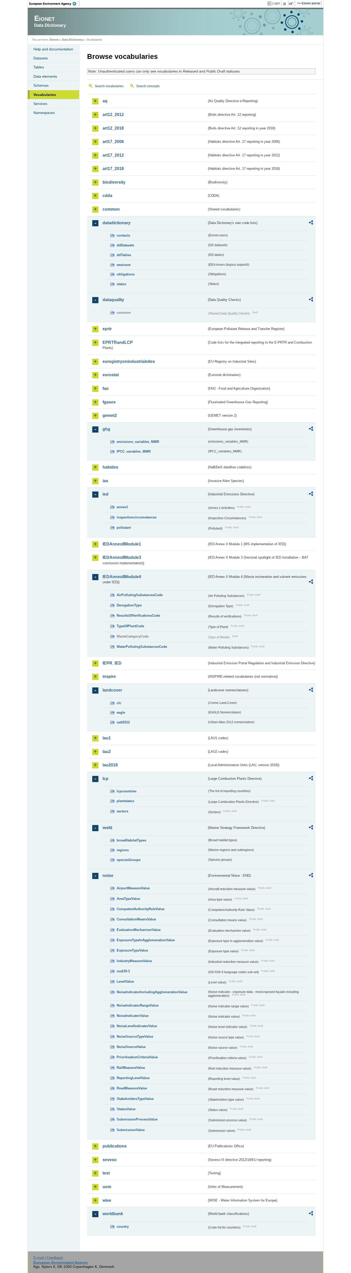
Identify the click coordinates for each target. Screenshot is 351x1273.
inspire (109, 676)
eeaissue (124, 265)
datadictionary (117, 223)
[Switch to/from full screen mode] (292, 3)
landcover (112, 690)
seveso (110, 1160)
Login (276, 3)
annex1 (122, 507)
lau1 (107, 738)
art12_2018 (113, 128)
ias (105, 481)
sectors (122, 811)
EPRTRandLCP (118, 342)
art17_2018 (113, 168)
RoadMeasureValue (132, 1088)
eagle (121, 712)
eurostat (111, 375)
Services (40, 104)
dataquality (113, 300)
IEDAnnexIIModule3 (122, 557)
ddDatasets (125, 245)
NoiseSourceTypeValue (135, 1036)
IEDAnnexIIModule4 (122, 577)
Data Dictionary (72, 39)
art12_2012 (113, 114)
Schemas (41, 85)
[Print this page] (285, 3)
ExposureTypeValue (132, 950)
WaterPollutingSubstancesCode (142, 647)
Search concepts (148, 86)
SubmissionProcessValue (137, 1119)
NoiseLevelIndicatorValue (137, 1026)
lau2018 (110, 765)
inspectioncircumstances (136, 517)
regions (123, 850)
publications (115, 1146)
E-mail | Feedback (48, 1258)
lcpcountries (126, 791)
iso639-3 (123, 971)
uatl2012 (123, 722)
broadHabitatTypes (131, 840)
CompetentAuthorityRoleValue (140, 909)
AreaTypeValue (128, 899)
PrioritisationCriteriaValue (137, 1057)
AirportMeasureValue (133, 888)
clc (119, 703)
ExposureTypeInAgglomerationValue (146, 940)
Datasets (40, 58)
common (111, 209)
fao (106, 388)
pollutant (124, 528)
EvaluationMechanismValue (139, 930)
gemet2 (110, 415)
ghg (106, 429)
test (106, 1173)
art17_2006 (113, 141)
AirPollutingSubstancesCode (140, 595)
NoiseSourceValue (131, 1047)
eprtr (107, 329)
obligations (126, 274)
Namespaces (44, 113)
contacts (123, 235)
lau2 (107, 751)
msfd (107, 828)
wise (107, 1200)
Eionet (54, 39)
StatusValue (126, 1109)
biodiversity (114, 182)
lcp (105, 778)
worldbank (113, 1214)
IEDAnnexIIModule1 (122, 544)
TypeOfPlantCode (130, 626)
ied (105, 494)
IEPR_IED (112, 663)
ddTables (124, 255)
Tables (38, 67)
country (123, 1227)
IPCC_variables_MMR (134, 451)
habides (110, 467)
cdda (107, 195)
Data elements (45, 76)
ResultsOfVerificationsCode (138, 615)
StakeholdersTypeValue (135, 1099)
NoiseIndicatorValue (133, 1016)
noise (108, 875)
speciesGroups (129, 860)
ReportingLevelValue (133, 1078)
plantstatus (125, 801)
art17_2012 (113, 155)
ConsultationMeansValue (136, 919)
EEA (54, 3)
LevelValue (125, 981)
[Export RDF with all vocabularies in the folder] (311, 223)
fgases (109, 402)
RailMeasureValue (131, 1068)
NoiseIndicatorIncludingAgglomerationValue (152, 992)
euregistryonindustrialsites (129, 361)
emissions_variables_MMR (138, 442)
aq (105, 101)
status (121, 284)
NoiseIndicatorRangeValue (138, 1005)
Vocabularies (44, 95)
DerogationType (129, 605)
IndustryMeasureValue (134, 961)
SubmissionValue (131, 1130)
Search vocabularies (109, 86)
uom (107, 1187)
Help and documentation (53, 49)
